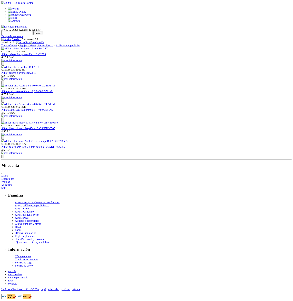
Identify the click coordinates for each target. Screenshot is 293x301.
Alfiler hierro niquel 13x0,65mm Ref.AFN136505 (28, 128)
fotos (10, 280)
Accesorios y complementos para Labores (37, 202)
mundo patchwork (18, 277)
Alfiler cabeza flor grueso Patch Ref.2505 (23, 54)
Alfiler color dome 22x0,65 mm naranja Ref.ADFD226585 (33, 146)
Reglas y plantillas (24, 236)
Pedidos (5, 181)
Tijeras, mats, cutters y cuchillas (32, 242)
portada (12, 271)
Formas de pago (23, 262)
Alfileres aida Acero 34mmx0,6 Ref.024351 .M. (27, 91)
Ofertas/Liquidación (25, 233)
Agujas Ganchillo (24, 211)
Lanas (18, 229)
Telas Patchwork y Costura (29, 239)
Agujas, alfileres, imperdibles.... (36, 45)
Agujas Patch (22, 217)
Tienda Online (9, 45)
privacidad (53, 289)
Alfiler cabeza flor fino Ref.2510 (18, 72)
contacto (12, 283)
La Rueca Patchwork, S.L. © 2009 (20, 289)
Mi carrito (6, 184)
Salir (3, 188)
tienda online (15, 274)
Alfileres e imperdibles (68, 45)
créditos (76, 289)
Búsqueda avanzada (12, 36)
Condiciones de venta (26, 259)
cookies (66, 289)
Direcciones (7, 178)
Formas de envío (24, 265)
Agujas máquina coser (27, 214)
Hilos (18, 226)
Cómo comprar (23, 256)
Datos (4, 175)
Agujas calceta (23, 208)
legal (43, 289)
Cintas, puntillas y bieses (28, 223)
